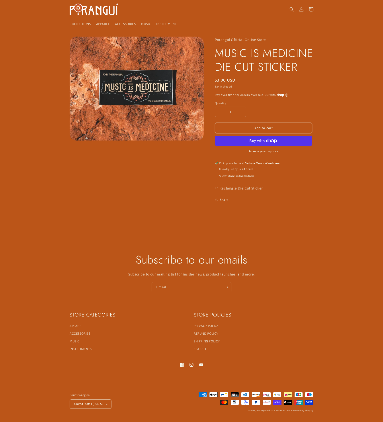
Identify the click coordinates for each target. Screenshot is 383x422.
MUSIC (75, 341)
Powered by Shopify (302, 410)
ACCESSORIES (80, 333)
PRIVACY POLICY (206, 326)
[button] (292, 9)
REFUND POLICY (206, 333)
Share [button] (224, 199)
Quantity (220, 103)
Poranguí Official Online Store (273, 410)
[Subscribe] (226, 287)
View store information (236, 176)
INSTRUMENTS (81, 349)
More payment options (263, 151)
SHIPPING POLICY (207, 341)
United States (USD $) (88, 404)
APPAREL (76, 326)
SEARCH (200, 349)
